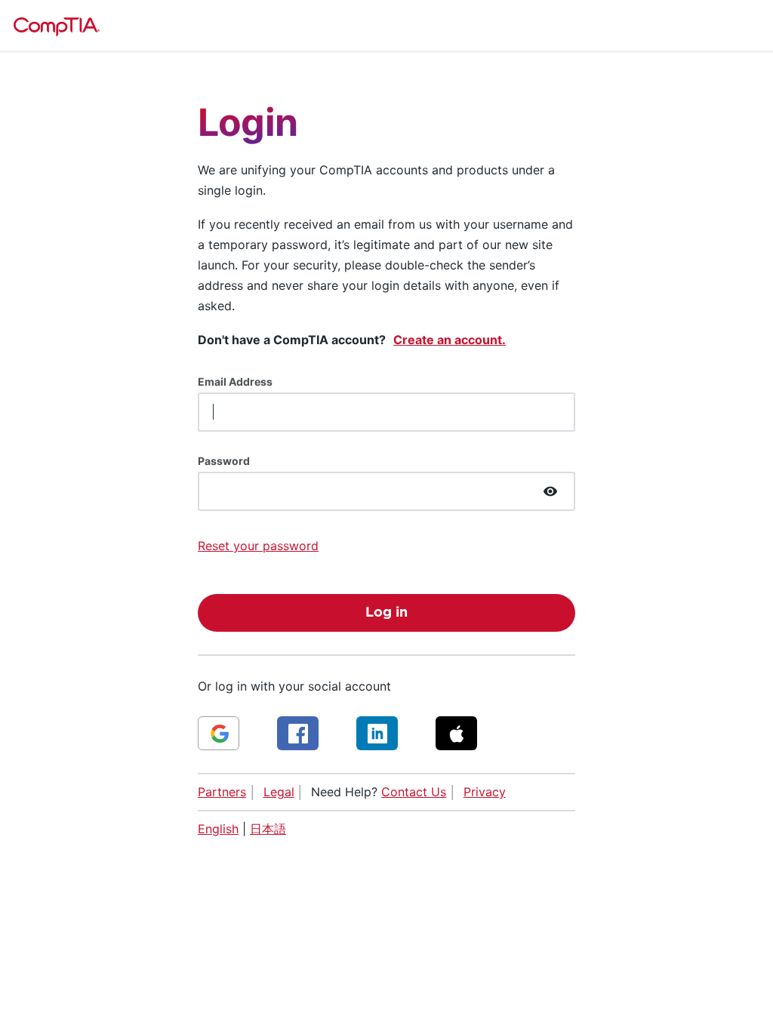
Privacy (484, 791)
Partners (222, 791)
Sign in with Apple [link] (456, 733)
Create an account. (449, 339)
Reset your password (258, 545)
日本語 (268, 828)
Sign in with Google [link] (218, 733)
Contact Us (413, 791)
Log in (386, 613)
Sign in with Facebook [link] (298, 733)
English (218, 828)
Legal (278, 791)
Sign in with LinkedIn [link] (377, 733)
